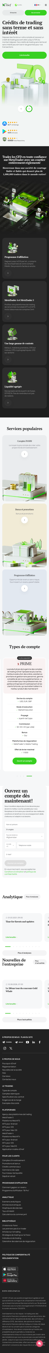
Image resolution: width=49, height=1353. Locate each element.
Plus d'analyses (32, 897)
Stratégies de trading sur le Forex (16, 1235)
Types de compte (9, 1090)
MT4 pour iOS (8, 1143)
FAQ (4, 1073)
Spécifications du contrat (13, 1097)
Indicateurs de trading (11, 1238)
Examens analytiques (11, 1201)
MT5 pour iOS (8, 1127)
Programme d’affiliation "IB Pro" (15, 1190)
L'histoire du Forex (10, 1225)
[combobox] (24, 836)
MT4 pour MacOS (9, 1146)
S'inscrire (13, 13)
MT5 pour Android (9, 1124)
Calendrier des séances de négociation (18, 1241)
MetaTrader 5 (7, 1117)
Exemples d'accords (10, 1103)
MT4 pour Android (9, 1139)
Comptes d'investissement (13, 1160)
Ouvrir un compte (24, 758)
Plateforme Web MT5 (11, 1120)
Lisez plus (26, 494)
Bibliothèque (9, 1221)
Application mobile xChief (13, 1149)
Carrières (6, 1076)
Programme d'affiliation (14, 1183)
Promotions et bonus (11, 1163)
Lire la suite (11, 937)
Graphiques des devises (12, 1208)
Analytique (8, 1197)
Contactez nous (9, 1079)
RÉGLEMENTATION (10, 1258)
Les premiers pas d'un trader (14, 1228)
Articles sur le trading (11, 1232)
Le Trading (7, 1086)
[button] (8, 946)
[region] (26, 467)
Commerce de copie (10, 1170)
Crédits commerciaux (11, 1166)
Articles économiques (11, 1205)
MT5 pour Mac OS (9, 1130)
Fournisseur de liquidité (12, 1173)
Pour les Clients (11, 1156)
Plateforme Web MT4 (11, 1136)
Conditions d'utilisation (14, 871)
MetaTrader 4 (7, 1133)
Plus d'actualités (39, 962)
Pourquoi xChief (9, 1063)
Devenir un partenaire (24, 57)
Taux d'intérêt (8, 1211)
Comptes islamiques (11, 1093)
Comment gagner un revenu (14, 1187)
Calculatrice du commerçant (14, 1214)
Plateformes (9, 1110)
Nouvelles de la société (12, 1070)
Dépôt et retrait (8, 1176)
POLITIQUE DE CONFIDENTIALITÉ (16, 1255)
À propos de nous (11, 1037)
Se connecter (35, 13)
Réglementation (9, 1066)
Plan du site (27, 1037)
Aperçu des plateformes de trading (17, 1114)
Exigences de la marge (11, 1100)
